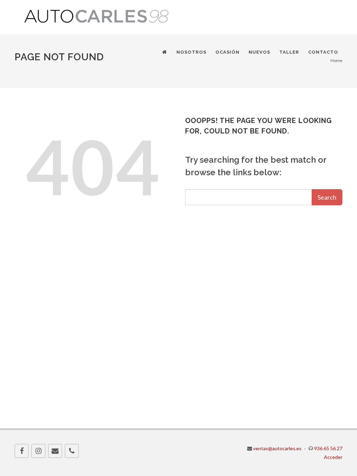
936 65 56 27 (328, 448)
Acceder (333, 457)
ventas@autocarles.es (277, 448)
